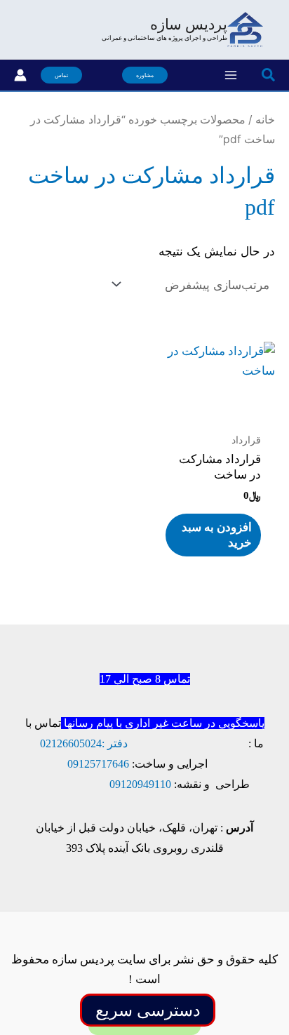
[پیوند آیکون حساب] (20, 75)
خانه (265, 119)
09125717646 (98, 764)
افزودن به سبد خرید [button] (217, 535)
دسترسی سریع (148, 1010)
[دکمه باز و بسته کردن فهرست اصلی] (230, 75)
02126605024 (71, 743)
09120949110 (140, 784)
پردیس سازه (188, 24)
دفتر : (115, 743)
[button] (267, 75)
